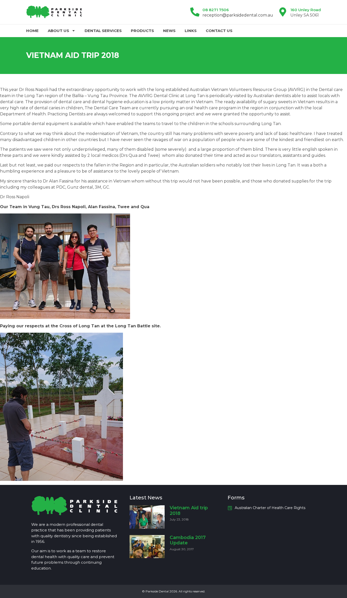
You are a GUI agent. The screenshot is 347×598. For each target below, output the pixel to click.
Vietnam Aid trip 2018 (189, 510)
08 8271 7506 (215, 9)
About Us (58, 30)
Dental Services (103, 30)
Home (32, 30)
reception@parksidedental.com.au (237, 15)
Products (142, 30)
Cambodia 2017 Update (188, 540)
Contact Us (219, 30)
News (169, 30)
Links (191, 30)
